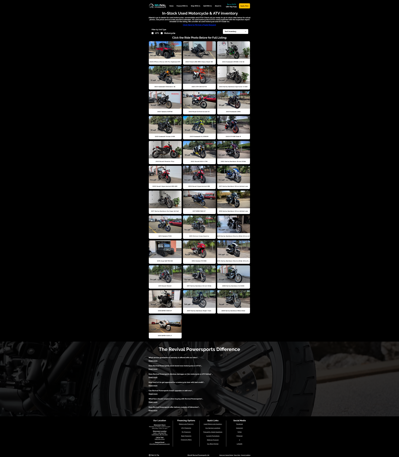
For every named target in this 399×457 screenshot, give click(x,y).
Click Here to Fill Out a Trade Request (199, 25)
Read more (153, 361)
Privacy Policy (237, 455)
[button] (182, 6)
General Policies (229, 455)
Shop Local (222, 455)
